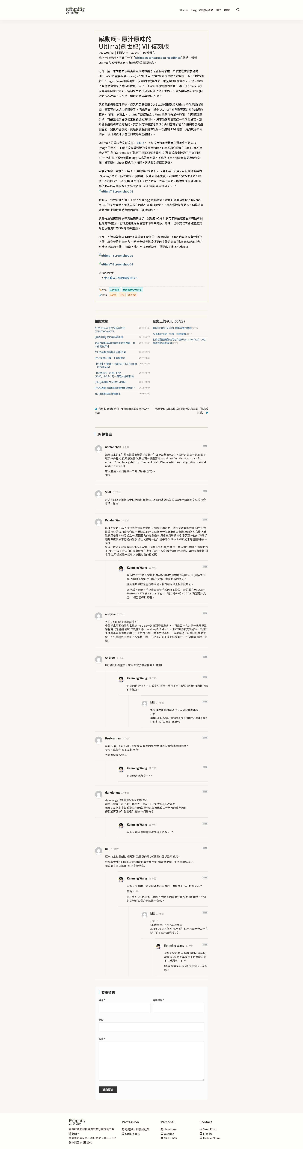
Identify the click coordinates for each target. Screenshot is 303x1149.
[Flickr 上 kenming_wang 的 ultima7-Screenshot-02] (116, 255)
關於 (219, 10)
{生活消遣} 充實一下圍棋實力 (110, 358)
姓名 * (102, 1000)
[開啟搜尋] (238, 10)
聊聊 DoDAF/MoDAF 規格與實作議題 (175, 328)
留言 (102, 1038)
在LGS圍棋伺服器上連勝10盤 (110, 352)
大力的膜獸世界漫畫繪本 (108, 393)
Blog (193, 10)
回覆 (205, 446)
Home (184, 10)
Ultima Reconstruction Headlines (158, 57)
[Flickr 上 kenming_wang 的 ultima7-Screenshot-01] (116, 191)
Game (113, 295)
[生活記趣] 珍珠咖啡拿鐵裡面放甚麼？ (115, 387)
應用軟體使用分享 (132, 289)
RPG (122, 295)
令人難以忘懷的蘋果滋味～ (121, 278)
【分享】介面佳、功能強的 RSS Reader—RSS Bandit (116, 365)
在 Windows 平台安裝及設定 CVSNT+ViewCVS (110, 329)
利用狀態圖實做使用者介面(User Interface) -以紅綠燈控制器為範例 (179, 341)
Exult (140, 143)
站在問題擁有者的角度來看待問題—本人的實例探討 (115, 344)
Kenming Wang (137, 567)
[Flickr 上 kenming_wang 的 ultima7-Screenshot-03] (116, 264)
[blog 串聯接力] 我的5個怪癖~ (111, 382)
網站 (101, 1019)
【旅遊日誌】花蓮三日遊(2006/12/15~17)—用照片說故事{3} (114, 374)
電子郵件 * (158, 1000)
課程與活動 (206, 10)
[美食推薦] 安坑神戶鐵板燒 (109, 337)
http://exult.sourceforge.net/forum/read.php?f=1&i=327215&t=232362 (178, 719)
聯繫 (227, 10)
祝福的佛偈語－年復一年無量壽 (172, 333)
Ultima (132, 295)
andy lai (110, 614)
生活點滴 (114, 289)
